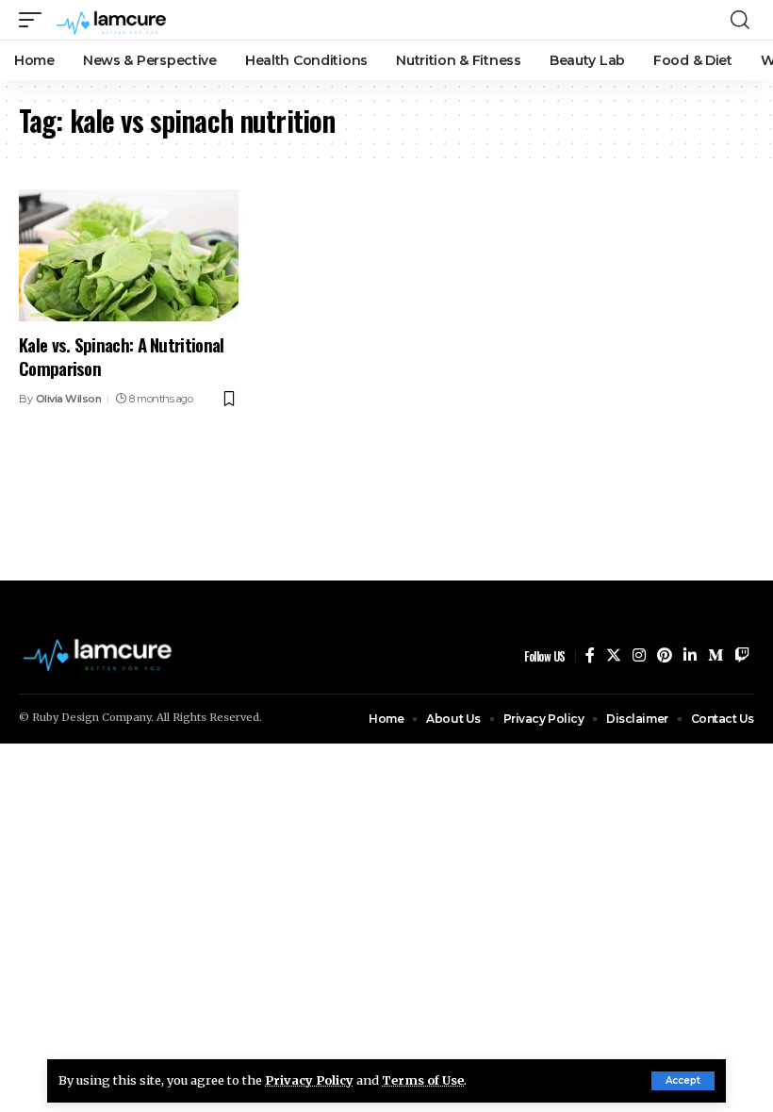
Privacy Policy (309, 1079)
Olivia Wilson (69, 398)
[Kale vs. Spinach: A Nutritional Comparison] (128, 255)
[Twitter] (613, 655)
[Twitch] (742, 655)
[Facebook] (590, 655)
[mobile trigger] (35, 20)
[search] (740, 20)
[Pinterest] (664, 655)
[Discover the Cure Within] (112, 20)
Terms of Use (423, 1079)
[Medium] (715, 655)
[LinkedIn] (690, 655)
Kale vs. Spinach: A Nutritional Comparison (121, 356)
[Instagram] (639, 655)
